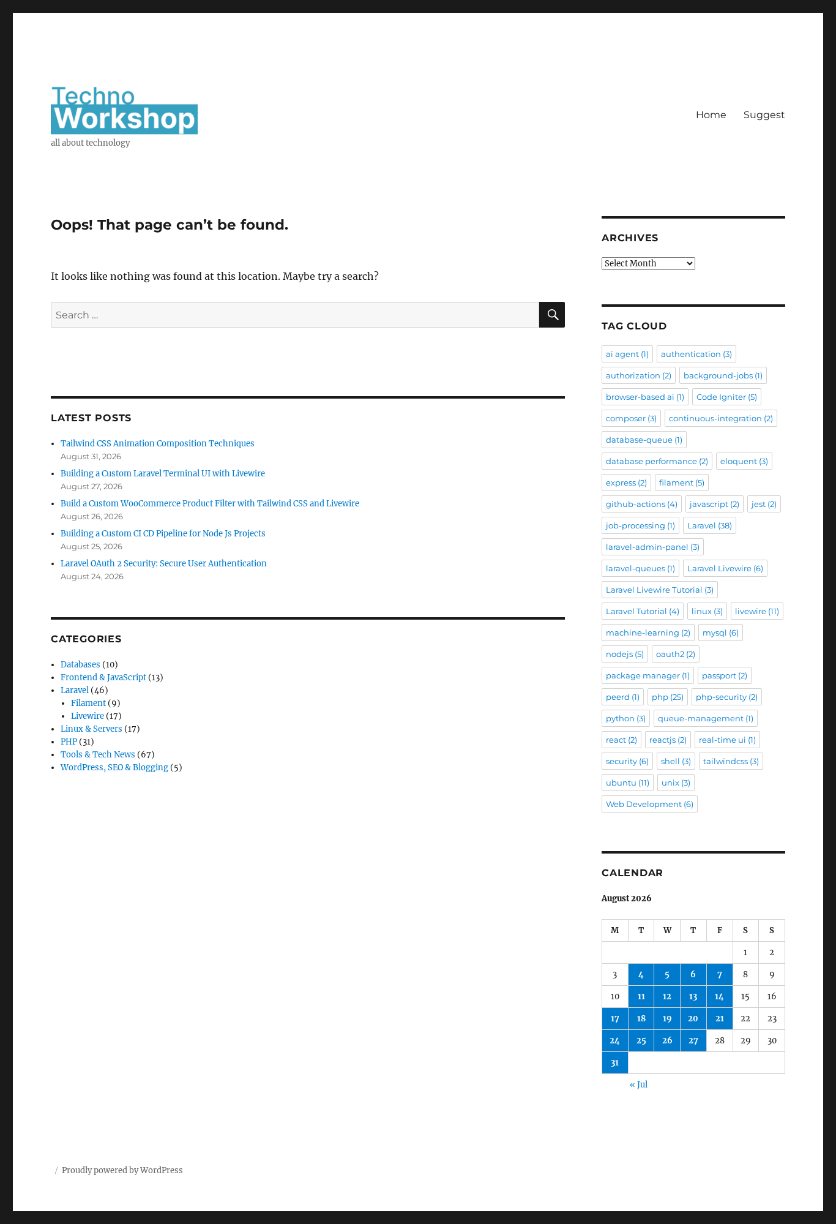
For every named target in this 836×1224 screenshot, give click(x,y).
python (626, 718)
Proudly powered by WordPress (122, 1170)
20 (693, 1018)
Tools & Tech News (98, 754)
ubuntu (627, 782)
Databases (80, 664)
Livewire (87, 716)
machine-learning (648, 632)
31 (615, 1062)
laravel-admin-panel (653, 547)
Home (711, 115)
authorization (638, 375)
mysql (721, 632)
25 (641, 1040)
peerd (623, 697)
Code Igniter (726, 397)
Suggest (764, 115)
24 (615, 1040)
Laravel (75, 690)
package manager (648, 675)
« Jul (639, 1084)
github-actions (641, 504)
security (627, 761)
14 (719, 996)
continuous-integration (721, 418)
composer (631, 418)
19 (667, 1018)
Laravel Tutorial (642, 611)
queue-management (705, 718)
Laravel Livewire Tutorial (660, 590)
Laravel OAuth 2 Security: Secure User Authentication (164, 563)
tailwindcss (731, 761)
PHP (69, 742)
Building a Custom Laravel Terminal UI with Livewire (163, 473)
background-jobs (723, 375)
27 (693, 1040)
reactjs (668, 740)
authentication (696, 354)
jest (764, 504)
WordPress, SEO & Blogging (114, 767)
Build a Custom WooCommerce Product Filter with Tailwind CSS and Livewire (210, 503)
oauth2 (675, 654)
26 (667, 1040)
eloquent (744, 461)
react (621, 740)
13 (693, 996)
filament (681, 482)
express (626, 482)
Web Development (649, 804)
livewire (757, 611)
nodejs (625, 654)
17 (615, 1018)
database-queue (644, 440)
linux (707, 611)
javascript (714, 504)
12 (667, 996)
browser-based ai (645, 397)
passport (724, 675)
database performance (657, 461)
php (668, 697)
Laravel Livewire (725, 568)
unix (676, 782)
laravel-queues (640, 568)
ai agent (627, 354)
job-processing (640, 525)
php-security (727, 697)
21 (719, 1018)
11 (641, 996)
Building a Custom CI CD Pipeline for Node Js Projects (163, 533)
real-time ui (727, 740)
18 (641, 1018)
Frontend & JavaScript (103, 677)
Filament (88, 703)
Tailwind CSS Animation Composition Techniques (158, 443)
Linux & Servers (91, 729)
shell (676, 761)
